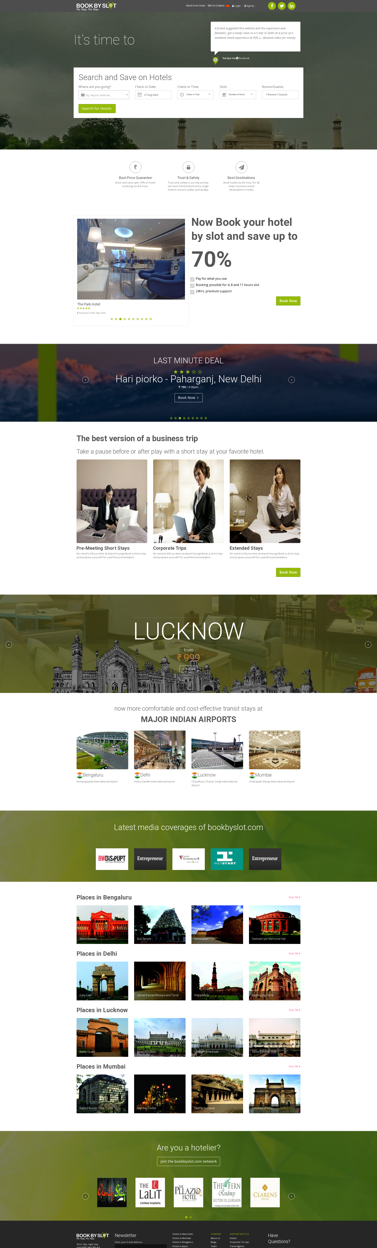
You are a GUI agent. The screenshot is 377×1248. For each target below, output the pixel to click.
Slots (223, 87)
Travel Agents (237, 1246)
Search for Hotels (97, 108)
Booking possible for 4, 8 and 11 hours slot (227, 285)
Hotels (233, 1238)
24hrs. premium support (214, 291)
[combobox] (104, 94)
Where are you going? (95, 87)
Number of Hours (237, 94)
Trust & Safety (188, 178)
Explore (190, 669)
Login (237, 5)
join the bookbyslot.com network (188, 1161)
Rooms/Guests (273, 87)
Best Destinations (241, 178)
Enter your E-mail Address (128, 1242)
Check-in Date (145, 87)
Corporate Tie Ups (239, 1242)
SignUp (250, 5)
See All (294, 897)
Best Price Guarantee (135, 178)
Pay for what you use (211, 278)
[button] (93, 1236)
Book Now (187, 397)
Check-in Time (187, 87)
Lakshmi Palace (89, 304)
